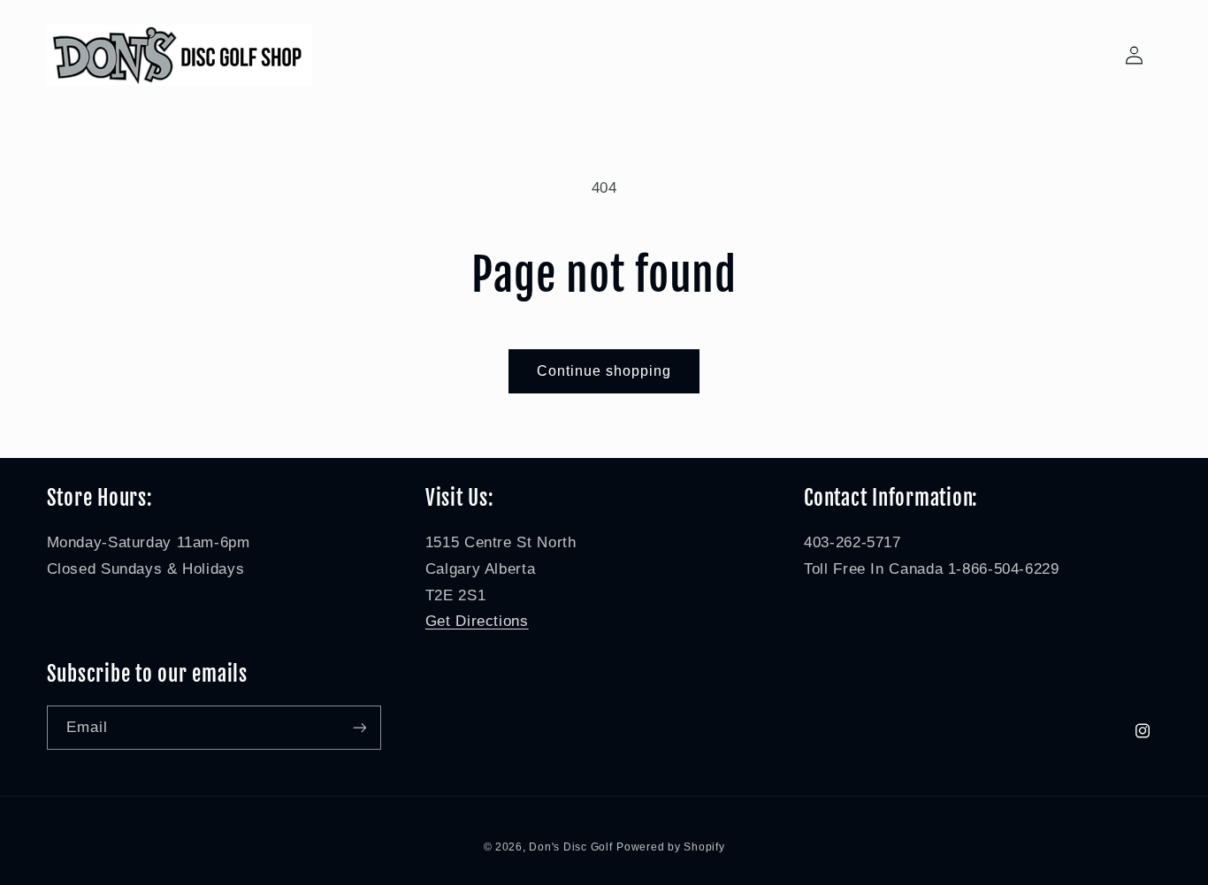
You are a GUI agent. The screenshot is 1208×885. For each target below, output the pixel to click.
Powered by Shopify (670, 847)
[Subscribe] (359, 727)
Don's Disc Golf (570, 847)
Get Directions (477, 621)
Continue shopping (604, 370)
